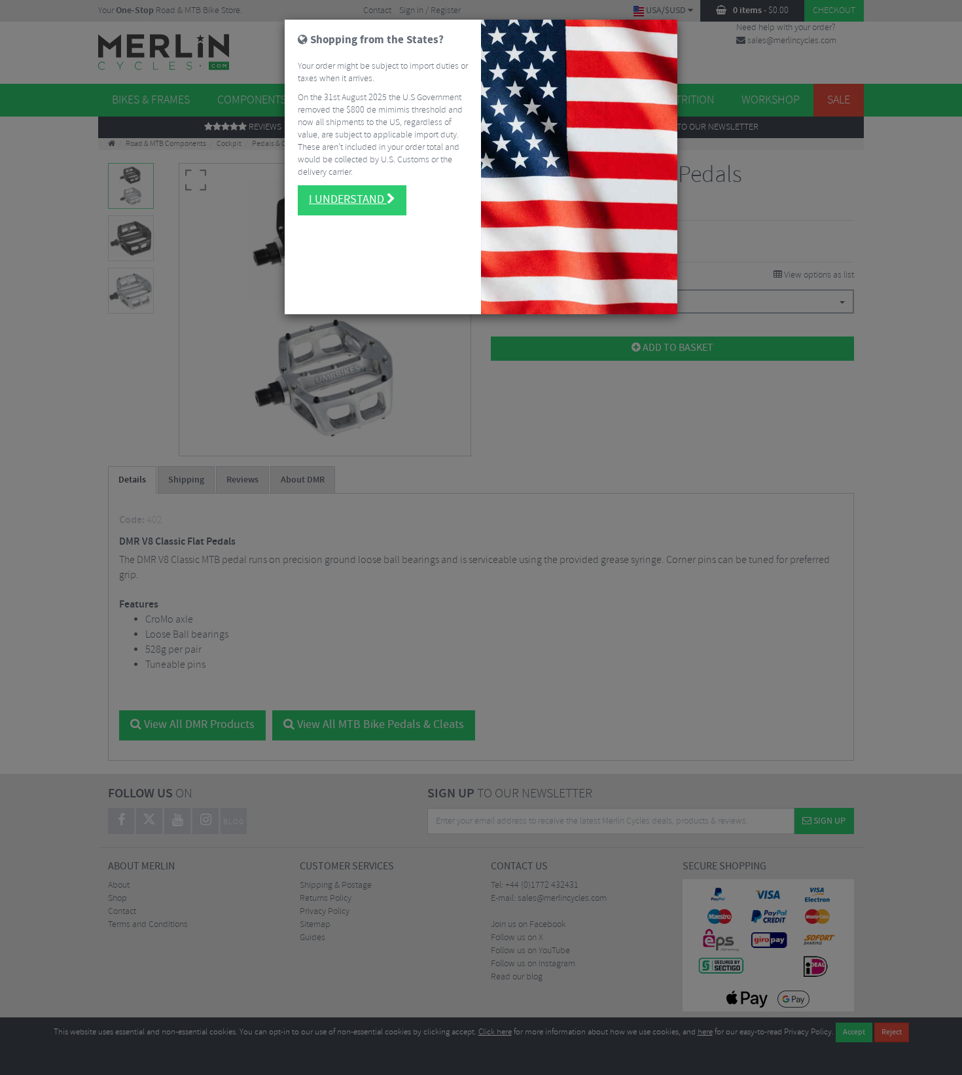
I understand (348, 200)
